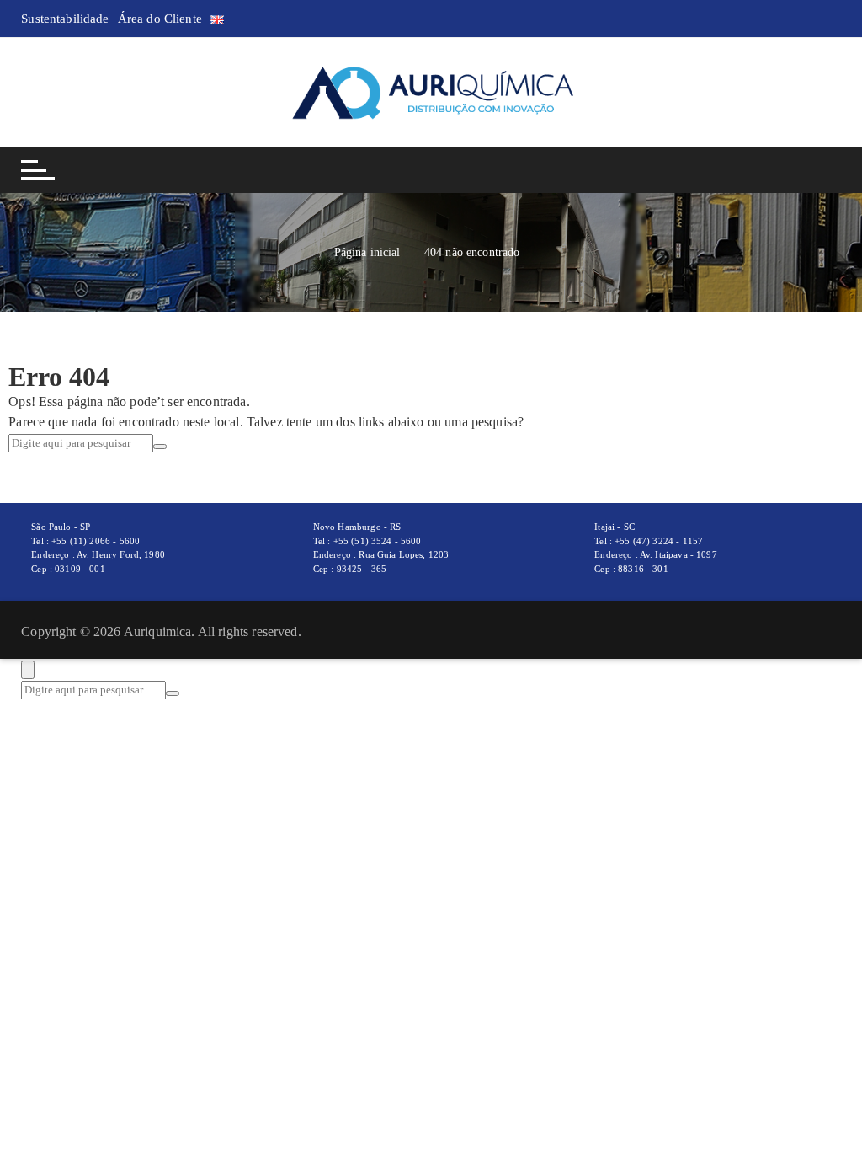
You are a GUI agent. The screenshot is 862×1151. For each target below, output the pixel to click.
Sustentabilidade (65, 18)
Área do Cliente (160, 18)
